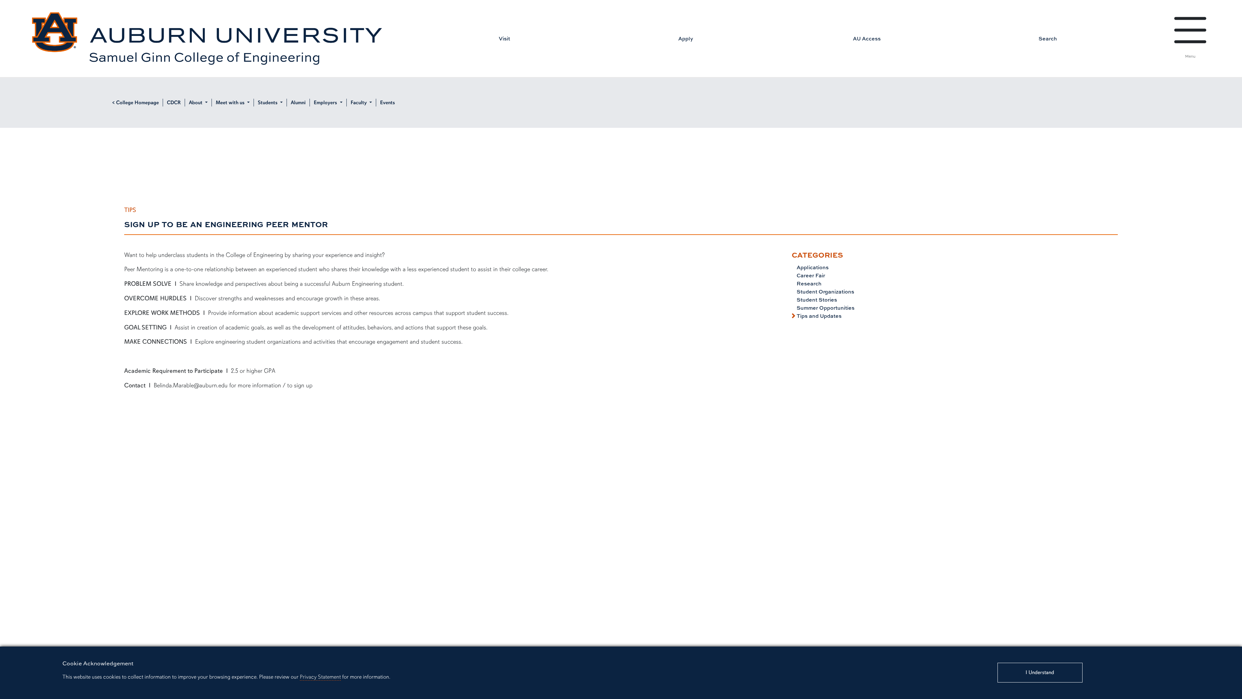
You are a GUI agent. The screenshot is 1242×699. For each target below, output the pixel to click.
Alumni (298, 102)
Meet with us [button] (231, 102)
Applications (812, 267)
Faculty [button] (359, 102)
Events (387, 102)
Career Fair (810, 275)
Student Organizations (824, 291)
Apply (685, 38)
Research (808, 283)
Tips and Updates (818, 315)
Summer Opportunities (825, 307)
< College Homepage (135, 102)
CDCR (174, 102)
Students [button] (268, 102)
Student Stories (816, 299)
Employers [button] (326, 102)
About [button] (196, 102)
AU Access (867, 38)
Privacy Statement (320, 676)
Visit (504, 38)
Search (1048, 38)
